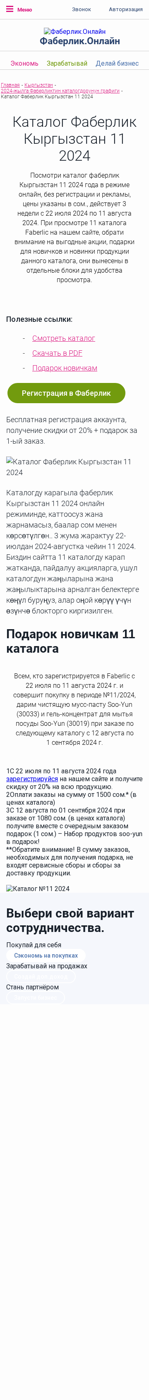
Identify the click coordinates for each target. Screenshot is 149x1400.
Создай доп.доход (41, 976)
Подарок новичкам (64, 368)
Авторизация (126, 9)
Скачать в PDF (57, 353)
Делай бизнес (117, 63)
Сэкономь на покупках (46, 955)
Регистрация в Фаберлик (66, 393)
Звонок (81, 9)
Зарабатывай (67, 63)
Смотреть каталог (63, 338)
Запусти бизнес (35, 997)
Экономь (24, 63)
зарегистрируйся (32, 779)
